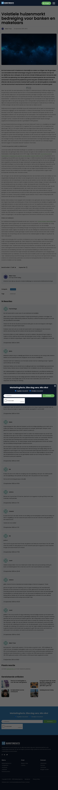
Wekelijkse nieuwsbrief (37, 391)
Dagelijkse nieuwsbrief (22, 391)
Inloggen (47, 3)
